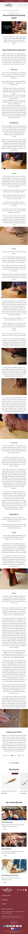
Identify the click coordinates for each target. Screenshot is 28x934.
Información (5, 895)
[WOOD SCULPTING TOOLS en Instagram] (23, 890)
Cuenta (3, 904)
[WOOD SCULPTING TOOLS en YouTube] (26, 890)
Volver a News (15, 763)
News (5, 10)
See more (5, 829)
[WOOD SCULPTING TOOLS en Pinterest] (20, 890)
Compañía (4, 899)
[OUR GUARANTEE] (14, 840)
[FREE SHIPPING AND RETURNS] (14, 866)
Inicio (2, 10)
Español (13, 922)
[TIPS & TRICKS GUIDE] (14, 813)
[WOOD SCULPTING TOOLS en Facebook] (18, 890)
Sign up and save (7, 909)
